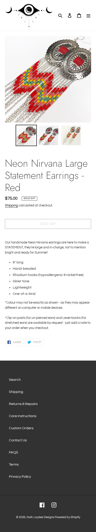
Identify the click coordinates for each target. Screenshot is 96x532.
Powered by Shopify (67, 517)
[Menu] (88, 15)
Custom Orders (21, 428)
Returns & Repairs (23, 404)
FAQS (13, 452)
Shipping (11, 205)
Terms (14, 464)
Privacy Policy (20, 476)
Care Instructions (22, 416)
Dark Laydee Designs (40, 517)
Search (15, 379)
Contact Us (18, 440)
